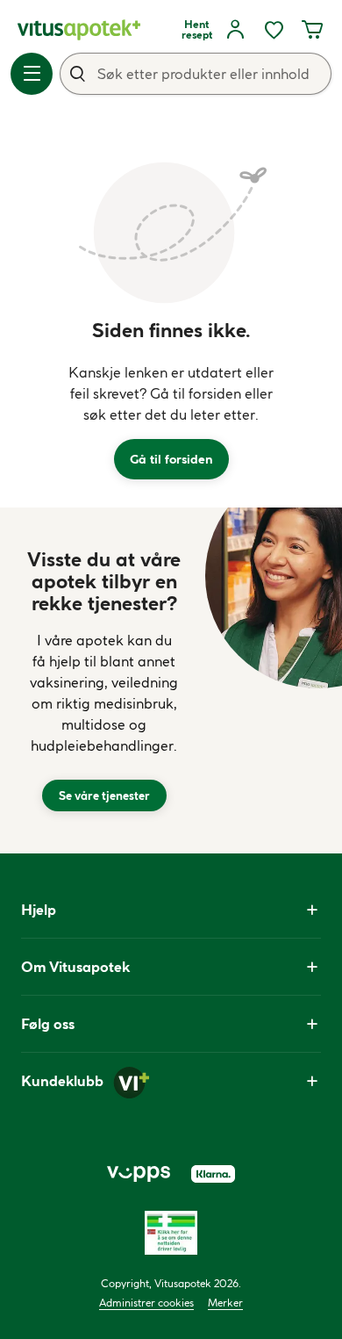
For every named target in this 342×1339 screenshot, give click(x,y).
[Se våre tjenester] (104, 680)
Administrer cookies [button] (146, 1302)
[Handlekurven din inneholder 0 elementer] (312, 30)
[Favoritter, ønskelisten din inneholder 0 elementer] (273, 30)
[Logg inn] (235, 30)
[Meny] (32, 74)
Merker (225, 1302)
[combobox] (195, 74)
